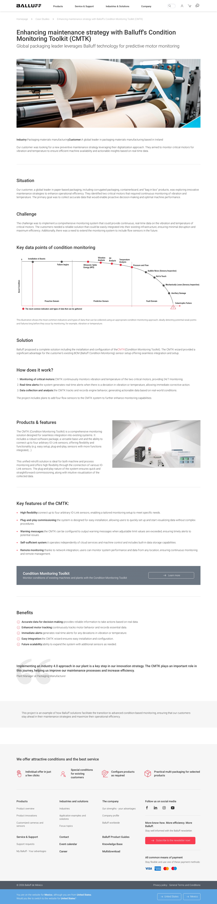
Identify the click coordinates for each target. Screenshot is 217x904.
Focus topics (66, 826)
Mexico (194, 896)
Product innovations (27, 815)
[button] (58, 6)
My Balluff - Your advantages (31, 851)
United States (171, 896)
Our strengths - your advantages (119, 808)
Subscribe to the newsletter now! (173, 840)
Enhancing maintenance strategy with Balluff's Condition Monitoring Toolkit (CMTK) (100, 19)
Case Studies (42, 19)
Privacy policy (160, 885)
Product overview (25, 808)
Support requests (25, 844)
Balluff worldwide (111, 822)
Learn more (174, 575)
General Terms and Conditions (184, 885)
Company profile (110, 815)
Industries (64, 808)
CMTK (121, 349)
